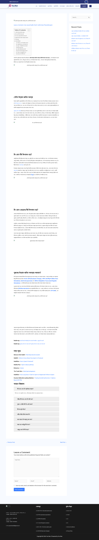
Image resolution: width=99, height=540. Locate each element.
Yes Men (60, 536)
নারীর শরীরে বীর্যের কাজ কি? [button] (23, 414)
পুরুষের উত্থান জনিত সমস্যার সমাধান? (22, 37)
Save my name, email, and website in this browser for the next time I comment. (36, 485)
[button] (90, 6)
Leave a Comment (18, 25)
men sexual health (29, 25)
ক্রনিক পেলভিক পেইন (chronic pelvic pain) (44, 526)
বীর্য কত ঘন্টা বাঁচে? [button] (21, 409)
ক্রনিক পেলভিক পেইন (70, 6)
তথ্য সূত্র (17, 39)
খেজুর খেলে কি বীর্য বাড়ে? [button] (23, 429)
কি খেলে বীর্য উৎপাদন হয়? (20, 34)
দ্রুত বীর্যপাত (50, 6)
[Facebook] (89, 1)
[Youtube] (90, 1)
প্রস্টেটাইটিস (56, 6)
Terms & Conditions (71, 526)
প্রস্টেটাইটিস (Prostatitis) (41, 518)
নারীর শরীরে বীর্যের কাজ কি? (22, 49)
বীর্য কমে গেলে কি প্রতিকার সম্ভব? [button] (25, 389)
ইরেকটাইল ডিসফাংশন (42, 6)
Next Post (63, 442)
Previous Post (10, 442)
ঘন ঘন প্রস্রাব (62, 6)
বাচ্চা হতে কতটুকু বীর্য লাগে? (22, 52)
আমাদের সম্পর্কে (69, 510)
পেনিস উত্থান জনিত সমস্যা (20, 32)
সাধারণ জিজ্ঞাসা (18, 41)
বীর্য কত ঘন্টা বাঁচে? (20, 47)
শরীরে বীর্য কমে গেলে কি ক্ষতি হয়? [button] (25, 399)
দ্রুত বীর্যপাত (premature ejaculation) (43, 514)
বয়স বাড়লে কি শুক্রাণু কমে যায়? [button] (24, 419)
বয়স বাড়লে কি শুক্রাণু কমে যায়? (22, 50)
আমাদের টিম (77, 6)
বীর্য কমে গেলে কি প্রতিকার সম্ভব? (23, 42)
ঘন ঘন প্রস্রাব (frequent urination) (43, 522)
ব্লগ (86, 1)
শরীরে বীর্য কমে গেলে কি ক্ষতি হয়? (23, 44)
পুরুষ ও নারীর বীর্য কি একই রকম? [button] (25, 404)
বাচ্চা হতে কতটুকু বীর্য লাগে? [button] (23, 424)
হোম (36, 6)
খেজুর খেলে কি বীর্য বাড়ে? (21, 53)
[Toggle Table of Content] (28, 30)
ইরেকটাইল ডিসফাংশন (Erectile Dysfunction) (44, 510)
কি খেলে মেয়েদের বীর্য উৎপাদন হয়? (21, 35)
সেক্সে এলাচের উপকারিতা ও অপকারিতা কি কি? (79, 36)
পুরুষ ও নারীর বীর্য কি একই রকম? (23, 45)
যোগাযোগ (68, 514)
